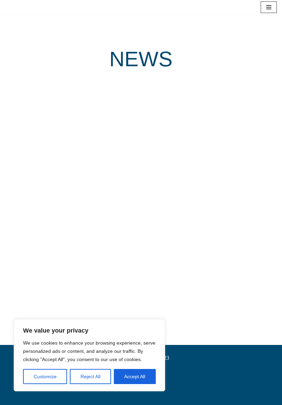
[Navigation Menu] (269, 7)
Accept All (134, 376)
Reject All (90, 376)
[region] (89, 355)
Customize (45, 376)
